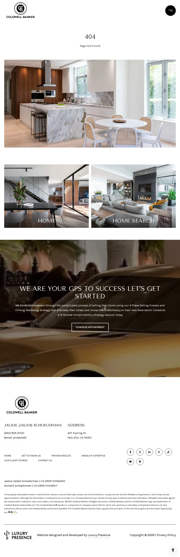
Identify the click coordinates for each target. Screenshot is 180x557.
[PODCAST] (139, 461)
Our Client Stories (16, 460)
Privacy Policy (166, 535)
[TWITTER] (158, 452)
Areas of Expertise (93, 455)
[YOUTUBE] (130, 461)
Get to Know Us (31, 455)
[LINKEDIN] (149, 452)
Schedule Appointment (90, 327)
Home (7, 455)
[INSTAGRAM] (139, 452)
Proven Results (61, 455)
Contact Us (45, 460)
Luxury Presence (99, 535)
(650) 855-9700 (14, 433)
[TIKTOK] (168, 452)
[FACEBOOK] (130, 452)
